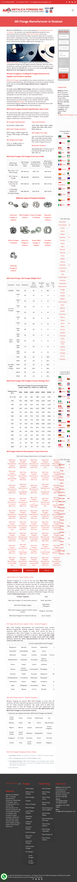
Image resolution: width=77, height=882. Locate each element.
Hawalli (62, 332)
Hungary (62, 359)
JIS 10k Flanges (31, 862)
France (64, 164)
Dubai (63, 320)
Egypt (63, 188)
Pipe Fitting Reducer (46, 825)
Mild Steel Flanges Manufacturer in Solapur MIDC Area (12, 549)
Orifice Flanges (31, 832)
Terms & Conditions (29, 877)
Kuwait (69, 165)
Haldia (63, 243)
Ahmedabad (63, 225)
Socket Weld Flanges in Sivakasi (36, 242)
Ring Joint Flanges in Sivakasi (47, 217)
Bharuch (62, 249)
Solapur (62, 292)
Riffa (62, 339)
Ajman (63, 323)
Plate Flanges (30, 797)
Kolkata (62, 262)
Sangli (63, 289)
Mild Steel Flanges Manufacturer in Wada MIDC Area (23, 537)
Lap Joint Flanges (29, 828)
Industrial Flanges (29, 822)
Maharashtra (63, 286)
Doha (62, 326)
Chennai (62, 252)
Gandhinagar (62, 277)
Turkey (64, 169)
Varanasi (63, 265)
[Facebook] (67, 2)
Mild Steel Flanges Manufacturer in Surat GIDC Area (33, 561)
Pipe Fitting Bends (46, 793)
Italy (63, 205)
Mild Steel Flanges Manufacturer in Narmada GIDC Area (45, 525)
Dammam (62, 314)
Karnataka (62, 283)
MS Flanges (21, 101)
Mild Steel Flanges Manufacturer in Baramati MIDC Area (23, 514)
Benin (63, 200)
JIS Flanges (29, 852)
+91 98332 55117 (23, 2)
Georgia (62, 353)
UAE (63, 152)
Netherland (62, 180)
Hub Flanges (30, 788)
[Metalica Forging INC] (28, 10)
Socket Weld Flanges (30, 812)
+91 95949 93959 (8, 2)
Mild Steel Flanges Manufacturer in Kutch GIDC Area (45, 502)
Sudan (64, 194)
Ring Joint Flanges (29, 836)
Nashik (62, 296)
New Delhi (62, 222)
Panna (63, 228)
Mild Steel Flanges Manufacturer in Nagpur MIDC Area (23, 475)
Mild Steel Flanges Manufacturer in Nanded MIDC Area (23, 463)
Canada (60, 149)
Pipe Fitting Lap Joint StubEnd (47, 809)
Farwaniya (62, 336)
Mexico (64, 160)
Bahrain (62, 308)
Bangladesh (62, 138)
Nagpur (62, 299)
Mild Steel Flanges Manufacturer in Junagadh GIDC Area (45, 537)
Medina (62, 317)
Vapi (62, 274)
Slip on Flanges (31, 804)
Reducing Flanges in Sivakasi (13, 268)
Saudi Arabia (63, 302)
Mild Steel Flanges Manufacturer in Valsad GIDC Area (33, 514)
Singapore (61, 185)
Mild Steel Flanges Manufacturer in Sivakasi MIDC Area (12, 489)
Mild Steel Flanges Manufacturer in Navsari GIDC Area (33, 525)
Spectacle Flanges (29, 842)
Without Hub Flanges (30, 793)
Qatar (63, 143)
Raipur (63, 234)
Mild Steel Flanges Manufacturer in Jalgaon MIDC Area (23, 525)
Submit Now (63, 76)
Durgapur (63, 237)
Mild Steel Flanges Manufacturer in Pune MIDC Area (12, 525)
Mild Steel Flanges (33, 34)
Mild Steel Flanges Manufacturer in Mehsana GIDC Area (45, 561)
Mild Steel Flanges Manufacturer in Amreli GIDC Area (45, 463)
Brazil (63, 156)
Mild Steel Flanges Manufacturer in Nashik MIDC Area (23, 502)
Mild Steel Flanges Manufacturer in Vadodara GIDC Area (33, 463)
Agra (62, 246)
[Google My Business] (75, 2)
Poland (69, 206)
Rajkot (63, 259)
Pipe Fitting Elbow (46, 803)
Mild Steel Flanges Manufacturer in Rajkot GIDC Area (33, 549)
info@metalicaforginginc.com (42, 2)
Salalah (62, 347)
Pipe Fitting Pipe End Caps (47, 819)
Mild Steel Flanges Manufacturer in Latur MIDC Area (12, 561)
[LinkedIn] (72, 2)
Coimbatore (62, 268)
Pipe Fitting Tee (47, 834)
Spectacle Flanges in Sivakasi (13, 217)
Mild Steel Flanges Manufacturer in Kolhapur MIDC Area (12, 537)
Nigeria (69, 157)
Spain (63, 174)
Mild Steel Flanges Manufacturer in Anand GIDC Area (33, 489)
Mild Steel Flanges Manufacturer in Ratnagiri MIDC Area (12, 514)
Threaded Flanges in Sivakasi (47, 242)
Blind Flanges (30, 807)
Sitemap (39, 877)
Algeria (69, 175)
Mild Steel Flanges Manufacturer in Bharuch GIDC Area (45, 514)
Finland (62, 350)
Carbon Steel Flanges (30, 847)
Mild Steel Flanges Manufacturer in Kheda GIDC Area (33, 475)
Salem (63, 231)
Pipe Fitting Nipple (46, 814)
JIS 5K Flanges (31, 856)
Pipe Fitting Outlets (46, 839)
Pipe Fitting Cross (46, 798)
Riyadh (62, 311)
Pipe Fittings (46, 788)
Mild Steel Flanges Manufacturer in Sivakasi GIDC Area (45, 475)
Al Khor (62, 329)
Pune (62, 256)
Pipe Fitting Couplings (46, 830)
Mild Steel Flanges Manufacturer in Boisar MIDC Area (12, 463)
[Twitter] (69, 2)
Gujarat (62, 271)
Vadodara (63, 280)
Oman (69, 138)
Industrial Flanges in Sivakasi (24, 242)
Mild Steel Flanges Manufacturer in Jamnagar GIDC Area (33, 537)
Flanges (28, 801)
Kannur (62, 240)
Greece (62, 356)
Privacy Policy (17, 877)
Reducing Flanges (29, 817)
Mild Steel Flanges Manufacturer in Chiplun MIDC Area (12, 502)
